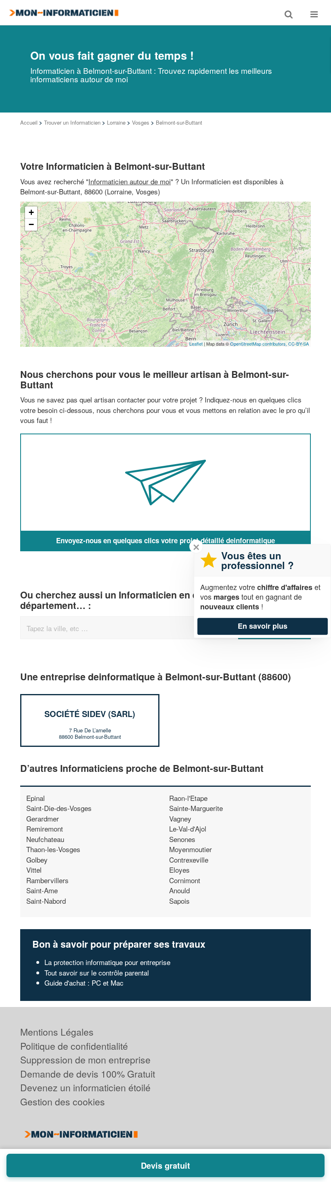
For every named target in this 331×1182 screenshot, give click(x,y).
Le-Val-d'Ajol (187, 828)
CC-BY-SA (298, 343)
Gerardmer (42, 818)
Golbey (37, 860)
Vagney (180, 818)
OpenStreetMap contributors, (259, 343)
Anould (179, 890)
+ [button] (31, 212)
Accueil (29, 122)
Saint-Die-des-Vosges (59, 808)
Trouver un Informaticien (72, 122)
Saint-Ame (42, 890)
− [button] (31, 224)
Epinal (35, 798)
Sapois (179, 901)
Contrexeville (188, 860)
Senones (182, 839)
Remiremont (44, 828)
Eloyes (179, 870)
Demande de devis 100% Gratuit (87, 1073)
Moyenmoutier (190, 849)
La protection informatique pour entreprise (107, 962)
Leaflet (196, 343)
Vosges (140, 122)
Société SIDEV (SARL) (89, 713)
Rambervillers (47, 880)
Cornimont (184, 880)
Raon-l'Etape (188, 798)
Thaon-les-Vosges (53, 849)
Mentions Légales (57, 1031)
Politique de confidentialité (74, 1046)
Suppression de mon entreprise (85, 1059)
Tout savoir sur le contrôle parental (96, 972)
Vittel (34, 870)
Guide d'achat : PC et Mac (84, 983)
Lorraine (116, 122)
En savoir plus (262, 626)
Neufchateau (45, 839)
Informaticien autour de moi (129, 181)
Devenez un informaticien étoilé (85, 1087)
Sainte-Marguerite (196, 808)
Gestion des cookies (62, 1101)
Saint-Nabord (46, 901)
